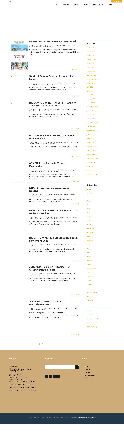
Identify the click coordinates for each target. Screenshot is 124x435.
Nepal (37, 84)
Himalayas (32, 84)
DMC (64, 45)
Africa (56, 142)
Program (42, 84)
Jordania (90, 241)
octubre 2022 (92, 127)
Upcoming (50, 46)
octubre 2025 (91, 59)
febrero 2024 (91, 99)
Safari (76, 142)
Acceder (90, 315)
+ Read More (75, 69)
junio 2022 (90, 135)
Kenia (89, 245)
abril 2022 (90, 143)
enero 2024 (91, 103)
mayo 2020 (91, 162)
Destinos (76, 5)
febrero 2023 (91, 119)
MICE (74, 45)
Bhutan (89, 201)
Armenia (56, 170)
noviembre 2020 (93, 158)
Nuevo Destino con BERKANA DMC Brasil (53, 41)
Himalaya (73, 83)
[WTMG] (13, 1)
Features (69, 45)
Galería (85, 5)
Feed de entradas (93, 319)
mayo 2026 (90, 51)
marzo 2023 (91, 115)
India (75, 109)
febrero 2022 (91, 147)
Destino (60, 45)
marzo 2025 (91, 71)
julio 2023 (90, 111)
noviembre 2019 (92, 174)
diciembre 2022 (92, 123)
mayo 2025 (90, 67)
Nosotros (66, 5)
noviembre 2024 (92, 79)
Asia (55, 109)
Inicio (57, 5)
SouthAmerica (33, 46)
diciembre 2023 (92, 107)
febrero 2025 (91, 75)
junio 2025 (90, 63)
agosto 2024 (91, 83)
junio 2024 (90, 91)
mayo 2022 (91, 139)
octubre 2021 (91, 151)
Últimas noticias (97, 5)
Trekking (52, 84)
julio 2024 (90, 87)
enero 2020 (91, 170)
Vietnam (90, 300)
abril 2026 (90, 55)
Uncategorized (47, 171)
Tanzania (31, 143)
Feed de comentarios (94, 323)
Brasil (56, 45)
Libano (89, 249)
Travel (40, 46)
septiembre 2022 (93, 131)
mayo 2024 (91, 95)
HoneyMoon (91, 233)
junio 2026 (90, 47)
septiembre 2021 (93, 155)
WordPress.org (92, 327)
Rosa (40, 45)
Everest (61, 83)
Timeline (41, 111)
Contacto (110, 5)
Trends (44, 46)
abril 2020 (90, 166)
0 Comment (48, 45)
